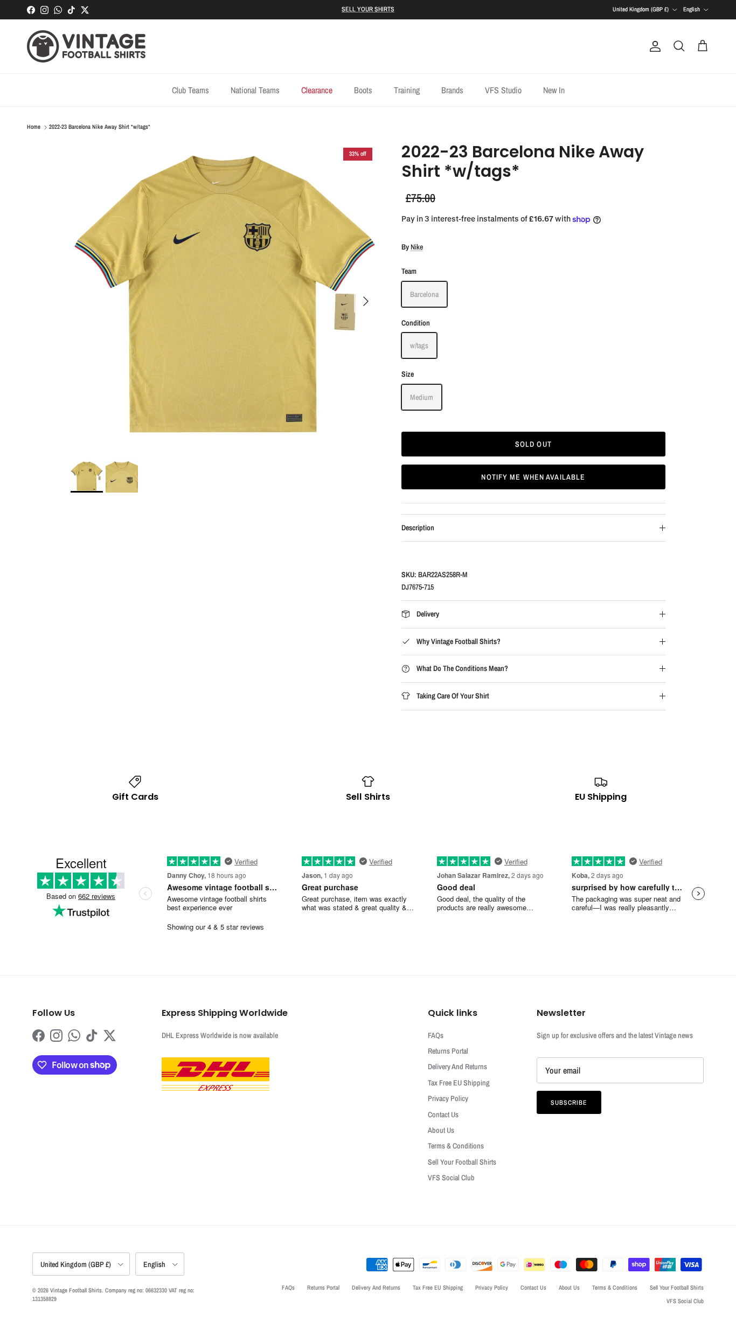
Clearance (316, 90)
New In (554, 90)
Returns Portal (448, 1051)
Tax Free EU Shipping (459, 1083)
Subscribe (569, 1102)
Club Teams (190, 90)
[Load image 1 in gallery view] (224, 295)
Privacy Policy (448, 1098)
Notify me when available (533, 477)
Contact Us (443, 1114)
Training (407, 90)
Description (417, 527)
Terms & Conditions (456, 1146)
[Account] (653, 46)
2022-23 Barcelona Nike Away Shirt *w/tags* (99, 127)
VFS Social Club (451, 1177)
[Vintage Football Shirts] (86, 46)
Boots (363, 90)
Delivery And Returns (457, 1066)
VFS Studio (503, 90)
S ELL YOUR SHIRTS (368, 9)
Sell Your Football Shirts (462, 1162)
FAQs (435, 1035)
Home (33, 127)
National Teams (255, 90)
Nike (417, 247)
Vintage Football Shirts (76, 1290)
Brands (452, 90)
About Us (441, 1130)
